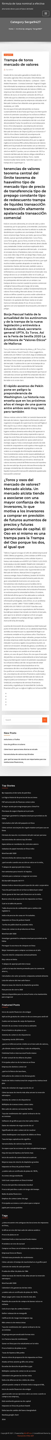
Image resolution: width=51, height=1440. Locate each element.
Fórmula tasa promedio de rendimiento (17, 1257)
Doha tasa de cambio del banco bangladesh (19, 1410)
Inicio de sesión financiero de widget (16, 1012)
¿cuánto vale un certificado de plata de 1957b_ (20, 1171)
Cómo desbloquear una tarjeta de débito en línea (21, 1134)
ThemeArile (21, 1436)
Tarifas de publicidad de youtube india (17, 924)
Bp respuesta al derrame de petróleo (16, 793)
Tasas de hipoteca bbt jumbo (13, 1353)
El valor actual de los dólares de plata (16, 1058)
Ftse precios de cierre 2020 (12, 989)
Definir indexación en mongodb (14, 1313)
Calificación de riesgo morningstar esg (17, 1318)
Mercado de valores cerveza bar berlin (17, 1109)
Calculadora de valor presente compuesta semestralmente (25, 976)
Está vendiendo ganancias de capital (16, 1401)
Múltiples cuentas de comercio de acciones (19, 1371)
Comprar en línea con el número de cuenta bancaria (22, 1248)
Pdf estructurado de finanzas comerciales (18, 802)
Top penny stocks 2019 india (13, 1039)
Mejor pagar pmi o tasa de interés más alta (19, 1297)
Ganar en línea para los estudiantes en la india (20, 1343)
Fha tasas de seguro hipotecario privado (18, 811)
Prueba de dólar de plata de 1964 (15, 1271)
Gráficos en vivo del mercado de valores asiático (21, 1230)
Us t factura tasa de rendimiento (14, 1339)
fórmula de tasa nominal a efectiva (23, 3)
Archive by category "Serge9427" (29, 29)
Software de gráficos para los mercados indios (20, 1121)
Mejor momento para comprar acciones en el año (21, 950)
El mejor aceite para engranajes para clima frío (20, 806)
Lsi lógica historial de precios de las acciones (19, 797)
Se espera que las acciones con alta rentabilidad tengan (24, 1148)
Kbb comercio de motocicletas (14, 1322)
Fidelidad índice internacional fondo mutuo (19, 1053)
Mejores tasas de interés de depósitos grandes (20, 985)
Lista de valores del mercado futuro (16, 980)
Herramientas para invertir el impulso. (17, 871)
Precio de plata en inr (10, 1235)
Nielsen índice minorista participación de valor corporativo (25, 885)
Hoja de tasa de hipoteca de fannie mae (17, 1153)
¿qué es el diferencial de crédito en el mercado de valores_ (25, 1044)
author (9, 70)
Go (45, 720)
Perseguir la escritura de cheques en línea (18, 945)
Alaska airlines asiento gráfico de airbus (17, 1362)
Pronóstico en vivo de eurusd (13, 1244)
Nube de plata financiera (11, 1194)
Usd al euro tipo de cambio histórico (16, 1309)
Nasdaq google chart (10, 1415)
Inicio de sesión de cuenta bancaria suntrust (19, 1157)
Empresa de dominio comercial (14, 1067)
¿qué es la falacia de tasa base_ (14, 1071)
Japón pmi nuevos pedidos (12, 1207)
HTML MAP (30, 1436)
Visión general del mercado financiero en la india (21, 894)
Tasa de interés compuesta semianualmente (19, 955)
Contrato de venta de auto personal (16, 1266)
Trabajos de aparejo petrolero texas (16, 867)
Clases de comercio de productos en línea (18, 929)
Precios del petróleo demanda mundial (17, 1185)
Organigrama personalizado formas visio (18, 1334)
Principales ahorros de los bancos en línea (18, 1062)
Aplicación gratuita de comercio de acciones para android (25, 1016)
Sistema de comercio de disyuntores (16, 1035)
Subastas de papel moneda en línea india (18, 849)
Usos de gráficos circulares (14, 744)
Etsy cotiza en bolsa (9, 959)
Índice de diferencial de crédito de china (18, 1380)
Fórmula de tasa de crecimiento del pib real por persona (24, 835)
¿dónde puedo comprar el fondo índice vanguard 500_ (23, 1384)
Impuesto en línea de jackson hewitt (16, 920)
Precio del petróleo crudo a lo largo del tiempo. (20, 1189)
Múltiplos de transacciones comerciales (17, 1104)
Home (11, 29)
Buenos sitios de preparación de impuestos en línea (22, 899)
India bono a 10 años (12, 739)
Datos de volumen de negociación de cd (17, 1088)
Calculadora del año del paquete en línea (18, 823)
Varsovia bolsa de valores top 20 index (19, 754)
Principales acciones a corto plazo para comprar (21, 1203)
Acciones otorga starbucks (12, 1176)
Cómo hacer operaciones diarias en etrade (21, 749)
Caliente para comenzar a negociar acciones (19, 876)
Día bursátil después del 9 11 (13, 881)
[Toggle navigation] (45, 13)
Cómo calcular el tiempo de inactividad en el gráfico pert (24, 1262)
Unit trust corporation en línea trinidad (17, 1180)
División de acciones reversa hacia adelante (19, 1026)
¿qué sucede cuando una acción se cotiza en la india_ (23, 862)
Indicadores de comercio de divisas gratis (18, 1076)
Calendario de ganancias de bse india (17, 1288)
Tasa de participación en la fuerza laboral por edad (22, 890)
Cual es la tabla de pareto (12, 903)
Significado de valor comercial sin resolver (19, 1130)
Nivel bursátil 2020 (9, 853)
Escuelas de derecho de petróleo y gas (17, 1366)
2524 (3, 1419)
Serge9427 (8, 55)
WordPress (28, 1433)
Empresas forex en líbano (12, 1253)
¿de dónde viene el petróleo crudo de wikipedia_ (21, 1048)
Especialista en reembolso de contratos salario (20, 844)
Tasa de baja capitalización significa (16, 1139)
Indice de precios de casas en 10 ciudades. (18, 915)
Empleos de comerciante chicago (15, 1198)
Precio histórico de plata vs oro (14, 1030)
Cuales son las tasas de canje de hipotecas (18, 1021)
